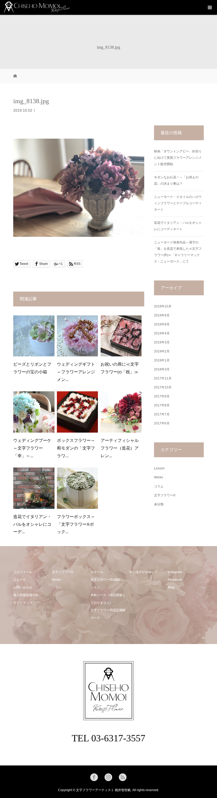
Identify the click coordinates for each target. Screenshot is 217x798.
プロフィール (22, 572)
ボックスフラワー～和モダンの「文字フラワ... (76, 448)
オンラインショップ (143, 572)
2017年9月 (162, 396)
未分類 (159, 504)
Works (158, 477)
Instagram (175, 572)
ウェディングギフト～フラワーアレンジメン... (76, 372)
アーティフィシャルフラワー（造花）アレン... (120, 448)
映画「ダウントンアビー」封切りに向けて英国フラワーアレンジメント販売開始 (178, 157)
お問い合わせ (22, 587)
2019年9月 (162, 315)
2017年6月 (162, 423)
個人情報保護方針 (26, 595)
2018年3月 (162, 369)
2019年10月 (162, 306)
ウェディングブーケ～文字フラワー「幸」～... (32, 448)
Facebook (175, 580)
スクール (97, 572)
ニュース (19, 580)
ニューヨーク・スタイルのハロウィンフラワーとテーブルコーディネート (178, 203)
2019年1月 (162, 360)
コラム (159, 486)
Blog (171, 587)
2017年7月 (162, 414)
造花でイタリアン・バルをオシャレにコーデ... (32, 524)
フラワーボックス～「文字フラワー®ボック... (76, 524)
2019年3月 (162, 342)
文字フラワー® (164, 495)
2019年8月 (162, 324)
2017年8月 (162, 405)
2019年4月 (162, 333)
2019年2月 (162, 351)
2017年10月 (162, 387)
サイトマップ (22, 603)
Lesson (159, 468)
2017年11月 (162, 378)
